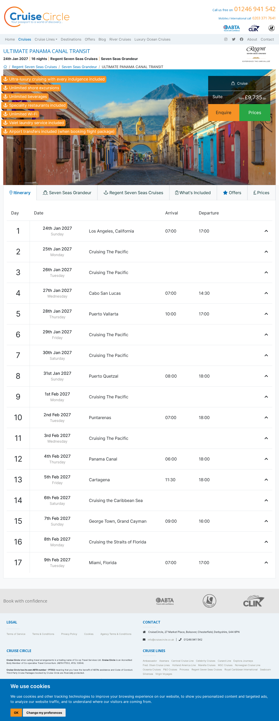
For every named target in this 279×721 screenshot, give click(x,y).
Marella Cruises (207, 665)
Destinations (71, 39)
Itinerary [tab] (21, 192)
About (252, 39)
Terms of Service (16, 633)
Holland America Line (184, 665)
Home (10, 39)
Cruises (24, 39)
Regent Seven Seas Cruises (34, 67)
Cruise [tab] (242, 83)
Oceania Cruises (152, 669)
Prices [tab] (262, 192)
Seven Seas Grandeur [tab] (69, 192)
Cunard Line (224, 660)
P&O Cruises (170, 669)
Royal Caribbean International (241, 669)
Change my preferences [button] (44, 712)
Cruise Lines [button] (45, 39)
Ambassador (150, 660)
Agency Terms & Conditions (115, 633)
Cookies (89, 633)
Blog (102, 39)
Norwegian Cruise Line (247, 665)
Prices (254, 112)
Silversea (148, 673)
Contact (267, 39)
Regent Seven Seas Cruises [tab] (135, 192)
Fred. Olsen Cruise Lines (156, 665)
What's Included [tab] (194, 192)
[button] (266, 231)
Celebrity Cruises (205, 660)
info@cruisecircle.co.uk (161, 639)
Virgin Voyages (163, 673)
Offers (90, 39)
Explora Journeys (243, 660)
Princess (184, 669)
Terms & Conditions (43, 633)
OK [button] (16, 712)
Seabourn (265, 669)
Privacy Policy (69, 633)
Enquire (223, 112)
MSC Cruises (225, 665)
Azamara (164, 660)
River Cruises (120, 39)
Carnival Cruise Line (182, 660)
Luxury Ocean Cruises (152, 39)
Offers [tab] (234, 192)
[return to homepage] (36, 16)
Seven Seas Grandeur (79, 67)
